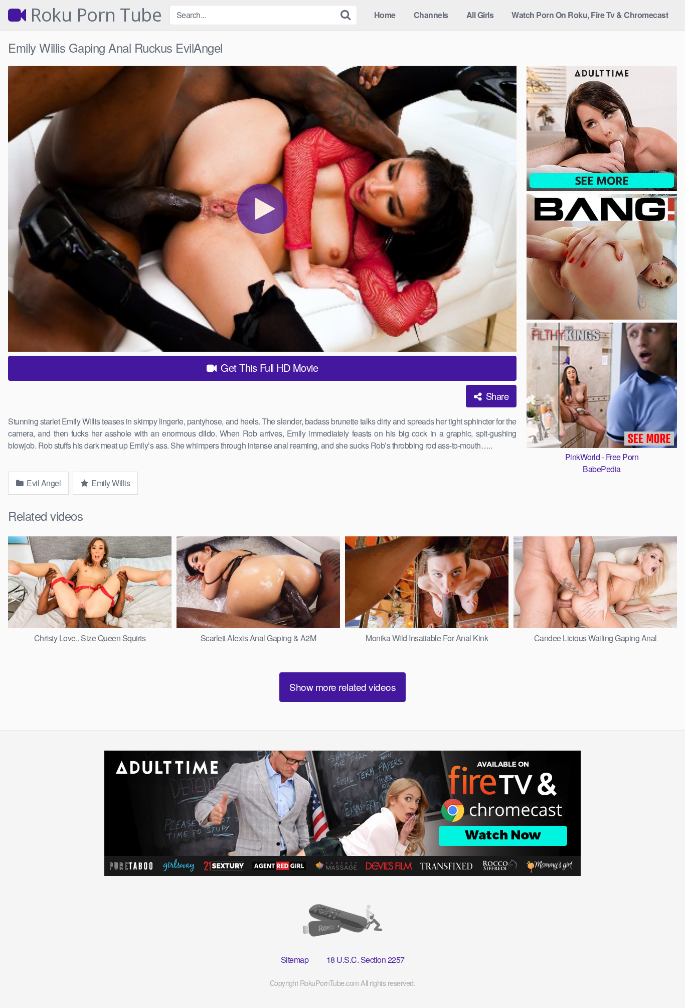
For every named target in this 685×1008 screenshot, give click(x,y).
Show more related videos (342, 686)
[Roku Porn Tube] (342, 922)
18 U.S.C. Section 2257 (365, 959)
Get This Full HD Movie (268, 367)
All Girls (480, 15)
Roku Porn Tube (93, 15)
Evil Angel (43, 483)
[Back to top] (657, 976)
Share (495, 395)
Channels (431, 15)
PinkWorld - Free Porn (602, 457)
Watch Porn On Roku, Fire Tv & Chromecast (589, 15)
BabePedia (602, 469)
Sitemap (295, 959)
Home (385, 15)
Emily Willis (110, 483)
